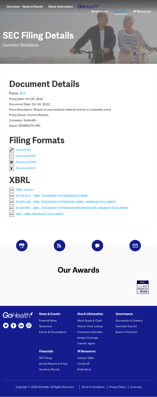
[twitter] (6, 325)
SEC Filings (45, 358)
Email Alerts (84, 369)
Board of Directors (126, 332)
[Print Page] (22, 245)
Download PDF (26, 156)
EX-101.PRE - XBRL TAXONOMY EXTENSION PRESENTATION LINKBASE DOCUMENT (72, 208)
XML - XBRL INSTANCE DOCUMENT (40, 214)
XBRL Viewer (25, 190)
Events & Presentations (53, 332)
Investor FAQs (85, 358)
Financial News (48, 320)
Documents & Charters (129, 320)
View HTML (23, 150)
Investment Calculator (90, 332)
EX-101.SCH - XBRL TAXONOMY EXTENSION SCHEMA (52, 196)
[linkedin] (21, 325)
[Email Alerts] (135, 245)
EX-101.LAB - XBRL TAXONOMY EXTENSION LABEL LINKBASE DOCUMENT (66, 202)
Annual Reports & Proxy (53, 363)
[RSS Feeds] (59, 245)
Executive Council (126, 326)
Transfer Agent (86, 343)
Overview (13, 7)
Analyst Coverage (87, 337)
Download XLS (25, 168)
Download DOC (26, 162)
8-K (22, 93)
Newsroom (45, 326)
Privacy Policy (117, 387)
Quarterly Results (49, 369)
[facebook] (13, 325)
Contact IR (83, 363)
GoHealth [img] (88, 6)
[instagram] (29, 325)
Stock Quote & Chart (89, 320)
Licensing (135, 387)
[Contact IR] (97, 245)
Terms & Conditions (93, 387)
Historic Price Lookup (90, 326)
